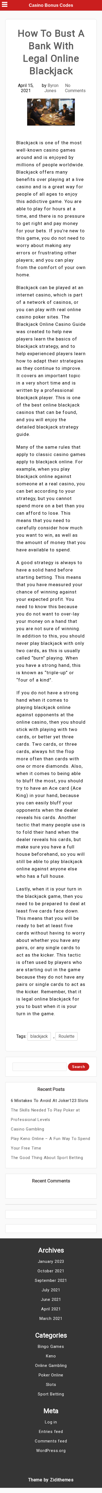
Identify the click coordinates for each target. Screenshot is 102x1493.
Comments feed (51, 1441)
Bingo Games (51, 1346)
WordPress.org (51, 1450)
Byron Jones (51, 88)
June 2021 (51, 1299)
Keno (51, 1356)
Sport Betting (51, 1394)
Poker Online (51, 1375)
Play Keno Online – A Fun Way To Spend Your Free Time (50, 1143)
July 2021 (51, 1290)
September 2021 (51, 1280)
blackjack (39, 1036)
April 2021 (51, 1309)
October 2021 (51, 1271)
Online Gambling (51, 1365)
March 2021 (51, 1318)
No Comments (75, 88)
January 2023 (51, 1261)
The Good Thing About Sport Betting (47, 1157)
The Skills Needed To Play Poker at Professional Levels (45, 1115)
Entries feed (51, 1431)
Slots (51, 1384)
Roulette (66, 1036)
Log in (51, 1422)
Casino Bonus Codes (51, 5)
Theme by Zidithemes (50, 1479)
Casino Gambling (27, 1129)
